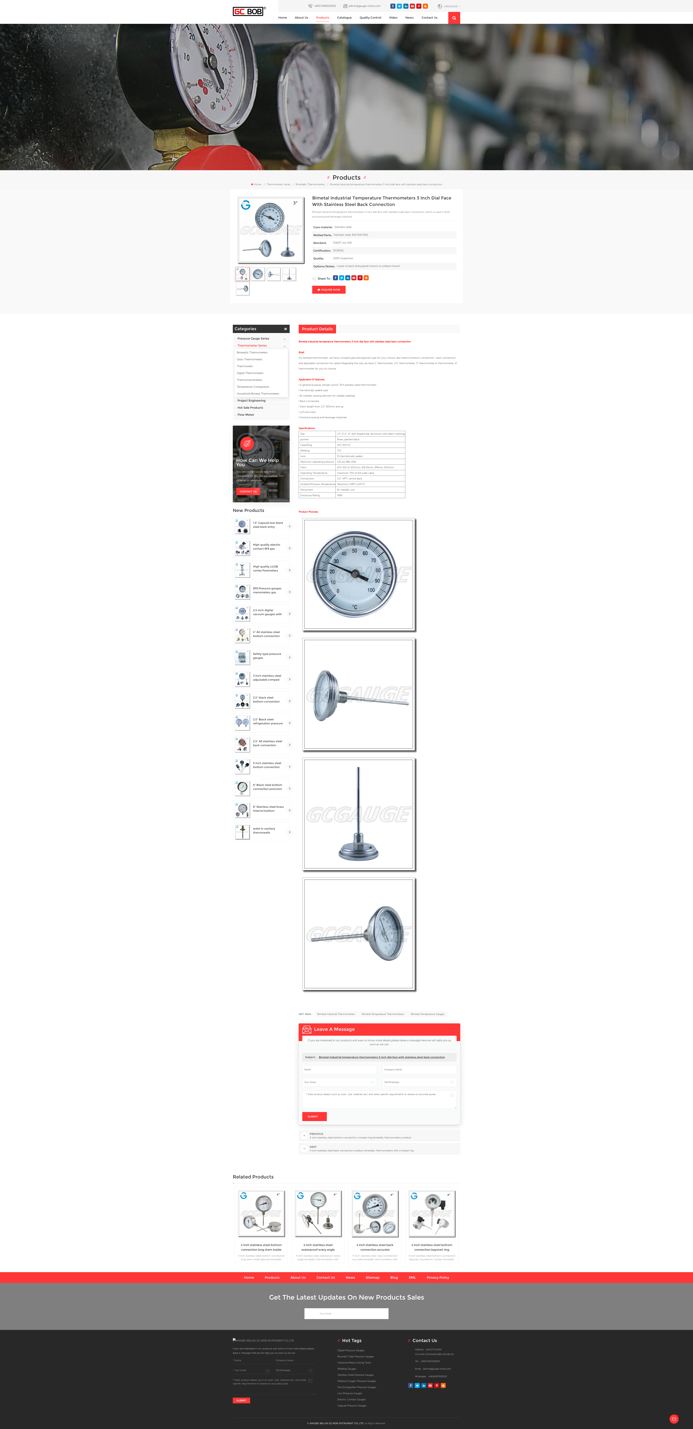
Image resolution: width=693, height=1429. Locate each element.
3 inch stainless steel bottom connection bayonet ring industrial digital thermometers (268, 765)
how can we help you (257, 462)
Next (465, 1225)
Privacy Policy (438, 1278)
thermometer (446, 363)
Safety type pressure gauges (267, 656)
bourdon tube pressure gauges (355, 1356)
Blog (394, 1278)
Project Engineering (251, 400)
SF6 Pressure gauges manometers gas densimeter (267, 590)
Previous (227, 1225)
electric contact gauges (351, 1399)
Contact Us (248, 491)
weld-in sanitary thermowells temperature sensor (266, 831)
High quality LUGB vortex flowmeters (265, 568)
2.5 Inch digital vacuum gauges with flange (267, 612)
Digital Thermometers (250, 373)
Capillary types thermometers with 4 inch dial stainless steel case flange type (375, 1203)
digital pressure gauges (350, 1350)
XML (412, 1278)
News (409, 17)
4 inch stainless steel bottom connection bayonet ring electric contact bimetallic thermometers (261, 1247)
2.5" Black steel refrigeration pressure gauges (268, 721)
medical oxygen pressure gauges (356, 1381)
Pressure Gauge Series (253, 338)
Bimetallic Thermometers (252, 352)
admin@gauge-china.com (365, 5)
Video (393, 17)
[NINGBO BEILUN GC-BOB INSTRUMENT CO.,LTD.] (255, 11)
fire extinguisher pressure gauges (356, 1387)
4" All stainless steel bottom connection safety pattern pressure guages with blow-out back (268, 634)
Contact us (429, 17)
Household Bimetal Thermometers (258, 393)
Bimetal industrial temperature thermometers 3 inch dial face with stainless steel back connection (382, 1057)
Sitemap (373, 1278)
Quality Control (370, 17)
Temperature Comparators (253, 386)
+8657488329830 (325, 5)
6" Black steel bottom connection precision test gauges (267, 787)
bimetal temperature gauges (427, 1014)
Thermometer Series (278, 184)
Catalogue (344, 17)
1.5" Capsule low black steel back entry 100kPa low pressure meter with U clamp (268, 525)
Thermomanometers (249, 379)
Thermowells (245, 366)
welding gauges (346, 1368)
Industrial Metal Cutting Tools (354, 1362)
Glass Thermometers (249, 359)
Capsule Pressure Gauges (351, 1405)
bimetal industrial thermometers (336, 1014)
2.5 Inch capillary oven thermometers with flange (432, 1247)
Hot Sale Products (250, 407)
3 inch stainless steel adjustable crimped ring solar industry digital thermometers (267, 678)
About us (301, 17)
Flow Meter (245, 414)
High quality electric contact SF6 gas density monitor (266, 547)
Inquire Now (330, 289)
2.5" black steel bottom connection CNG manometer (266, 700)
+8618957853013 (437, 1376)
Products (322, 17)
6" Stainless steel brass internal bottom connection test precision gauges (268, 809)
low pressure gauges (349, 1393)
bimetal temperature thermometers (383, 1014)
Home (282, 17)
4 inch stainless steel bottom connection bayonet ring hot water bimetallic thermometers (318, 1247)
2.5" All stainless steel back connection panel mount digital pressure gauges (267, 743)
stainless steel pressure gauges (355, 1374)
